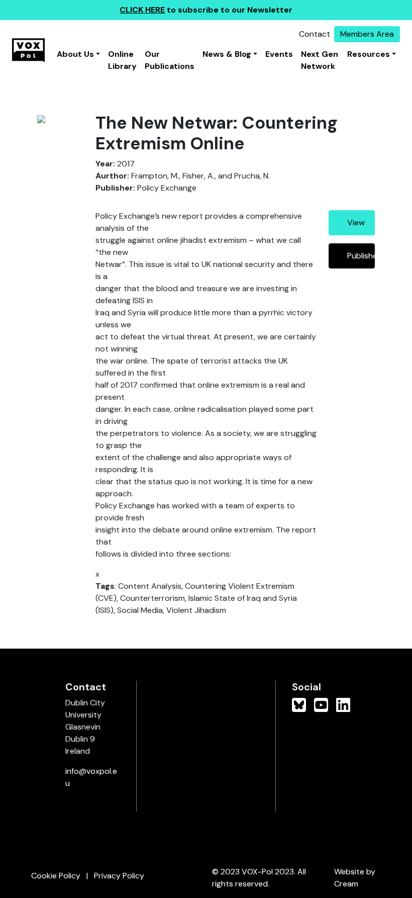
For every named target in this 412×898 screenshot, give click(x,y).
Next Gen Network (319, 60)
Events (279, 54)
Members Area (367, 34)
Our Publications (169, 60)
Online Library (122, 60)
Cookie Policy (55, 875)
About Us (75, 54)
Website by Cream (354, 877)
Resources (368, 54)
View (356, 222)
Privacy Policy (119, 875)
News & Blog (226, 54)
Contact (314, 34)
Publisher (361, 255)
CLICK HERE (142, 10)
